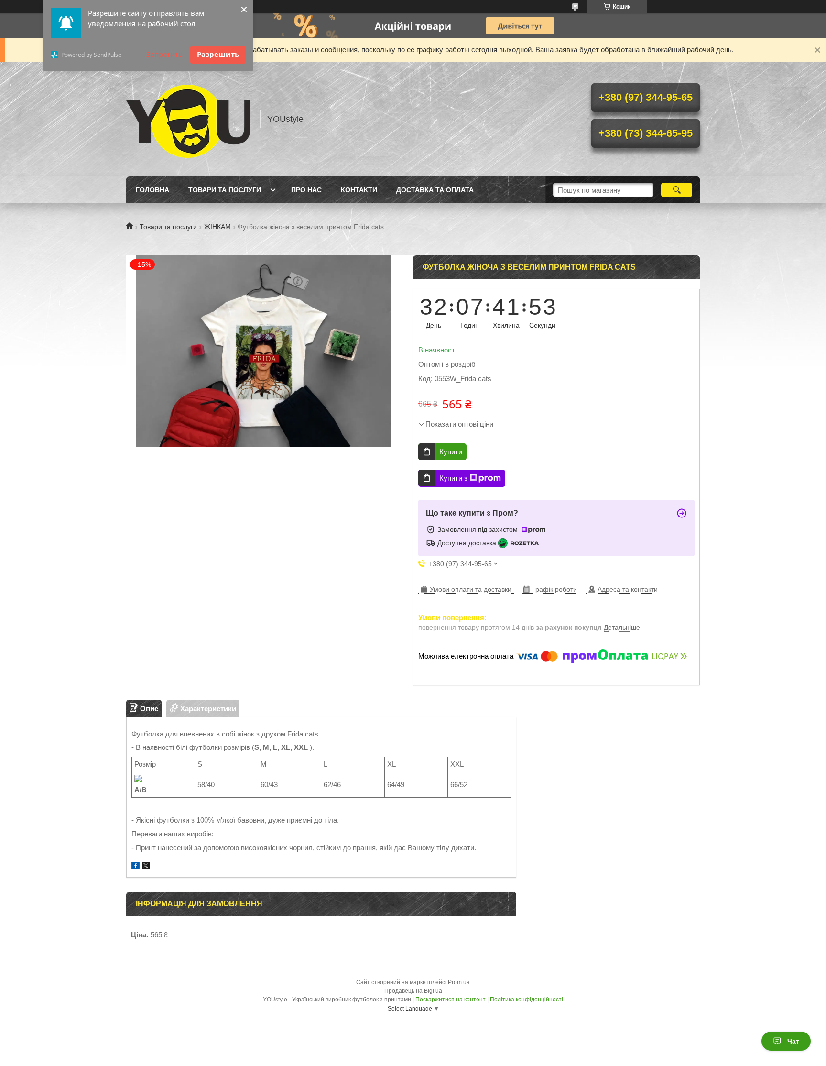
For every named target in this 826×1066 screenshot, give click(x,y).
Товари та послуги (224, 190)
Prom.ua (459, 982)
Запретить (164, 54)
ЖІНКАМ (217, 227)
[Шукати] (676, 190)
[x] (146, 867)
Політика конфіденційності (526, 999)
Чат (793, 1041)
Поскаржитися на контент (450, 999)
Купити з (453, 478)
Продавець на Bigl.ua (413, 991)
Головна (152, 190)
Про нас (306, 190)
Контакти (359, 190)
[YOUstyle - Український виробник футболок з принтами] (188, 119)
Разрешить (218, 54)
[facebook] (135, 867)
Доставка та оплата (435, 190)
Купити (450, 452)
